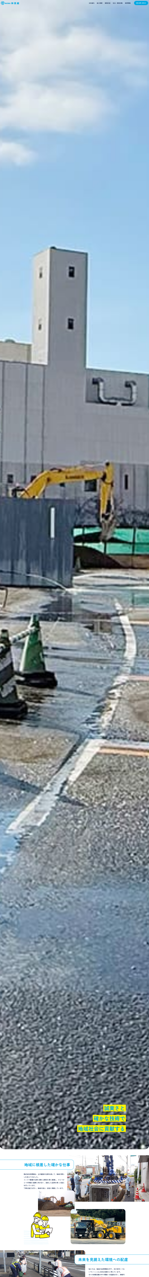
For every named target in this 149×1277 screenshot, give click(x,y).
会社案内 (91, 3)
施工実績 (99, 3)
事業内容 (107, 3)
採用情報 (128, 3)
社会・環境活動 (118, 3)
